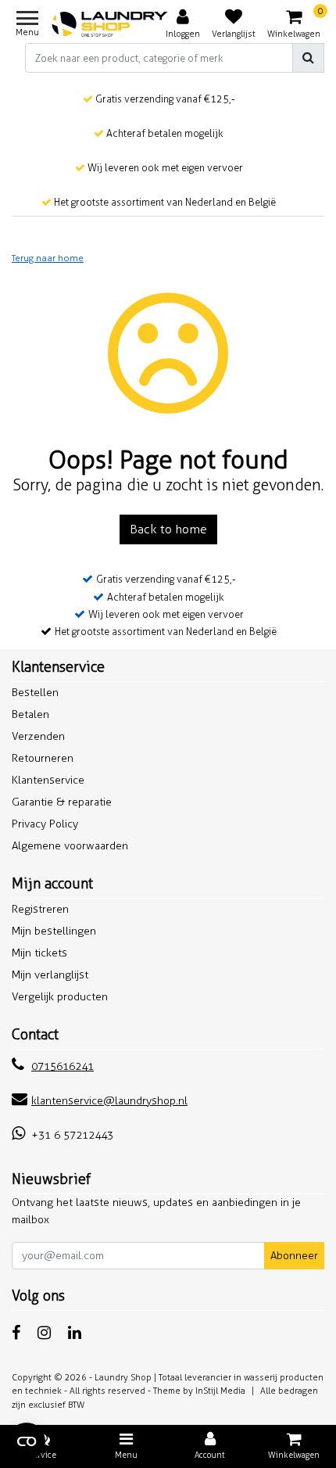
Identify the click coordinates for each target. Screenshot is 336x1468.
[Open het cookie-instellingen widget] (26, 1441)
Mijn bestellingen (54, 931)
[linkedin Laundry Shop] (74, 1332)
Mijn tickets (39, 953)
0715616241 (62, 1066)
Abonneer (294, 1255)
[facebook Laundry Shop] (16, 1332)
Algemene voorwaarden (70, 845)
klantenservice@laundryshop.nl (109, 1100)
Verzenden (38, 736)
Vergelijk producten (60, 996)
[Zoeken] (308, 57)
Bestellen (35, 692)
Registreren (40, 909)
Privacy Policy (45, 824)
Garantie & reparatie (62, 802)
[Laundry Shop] (110, 24)
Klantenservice (48, 780)
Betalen (30, 714)
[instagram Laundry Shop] (44, 1332)
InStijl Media (220, 1390)
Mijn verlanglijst (50, 975)
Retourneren (42, 758)
